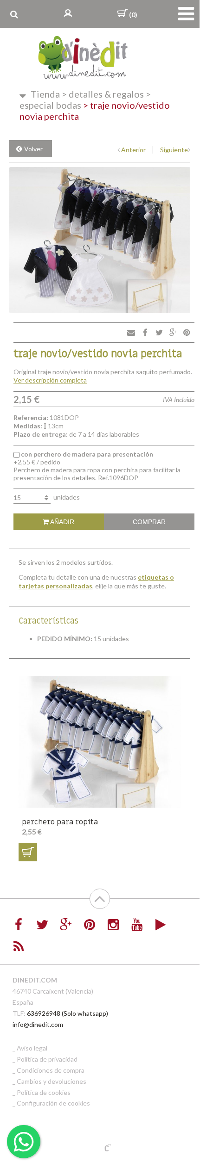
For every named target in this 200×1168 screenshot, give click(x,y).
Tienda (45, 93)
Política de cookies (44, 1092)
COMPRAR (149, 521)
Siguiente (174, 150)
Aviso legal (32, 1048)
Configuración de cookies (53, 1103)
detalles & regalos (103, 93)
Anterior (133, 150)
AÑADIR (61, 521)
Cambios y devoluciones (51, 1081)
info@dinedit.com (38, 1024)
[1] (28, 852)
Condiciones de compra (50, 1070)
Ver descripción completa (50, 380)
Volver (33, 149)
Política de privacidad (47, 1059)
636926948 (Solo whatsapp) (67, 1013)
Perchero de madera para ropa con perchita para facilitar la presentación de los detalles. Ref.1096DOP (97, 466)
